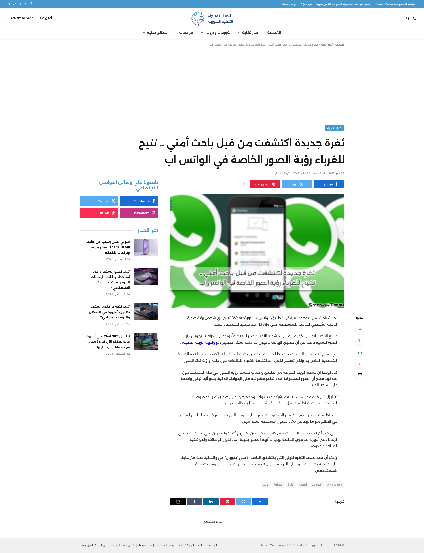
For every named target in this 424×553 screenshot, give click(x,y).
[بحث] (408, 18)
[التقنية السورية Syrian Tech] (212, 18)
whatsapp (334, 484)
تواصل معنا (289, 4)
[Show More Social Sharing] (244, 184)
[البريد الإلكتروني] (360, 374)
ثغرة (291, 484)
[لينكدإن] (360, 352)
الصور (303, 484)
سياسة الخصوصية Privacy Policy (395, 4)
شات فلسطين (212, 522)
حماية (278, 484)
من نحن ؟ (306, 4)
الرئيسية (274, 32)
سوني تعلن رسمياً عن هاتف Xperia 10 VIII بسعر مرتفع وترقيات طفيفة (108, 247)
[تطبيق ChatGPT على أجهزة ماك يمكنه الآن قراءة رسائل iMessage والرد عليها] (146, 341)
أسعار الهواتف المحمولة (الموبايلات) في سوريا (343, 4)
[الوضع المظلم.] (414, 18)
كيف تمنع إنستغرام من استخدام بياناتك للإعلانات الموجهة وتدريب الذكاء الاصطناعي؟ (110, 279)
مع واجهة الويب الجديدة (201, 342)
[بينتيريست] (360, 363)
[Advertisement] (212, 85)
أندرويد (317, 484)
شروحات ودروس (217, 32)
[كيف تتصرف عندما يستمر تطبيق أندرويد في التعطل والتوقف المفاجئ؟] (146, 311)
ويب (266, 484)
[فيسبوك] (360, 329)
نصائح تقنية (157, 32)
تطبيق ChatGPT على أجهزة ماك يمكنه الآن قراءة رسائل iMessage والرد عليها (108, 341)
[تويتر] (360, 340)
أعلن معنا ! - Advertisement (31, 18)
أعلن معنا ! (126, 545)
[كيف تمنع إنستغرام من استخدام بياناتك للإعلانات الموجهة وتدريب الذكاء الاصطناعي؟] (146, 276)
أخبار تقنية (250, 32)
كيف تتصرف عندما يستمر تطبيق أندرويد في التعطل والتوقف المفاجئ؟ (109, 312)
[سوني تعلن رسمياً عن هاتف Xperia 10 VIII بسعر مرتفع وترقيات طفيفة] (146, 247)
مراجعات (186, 32)
